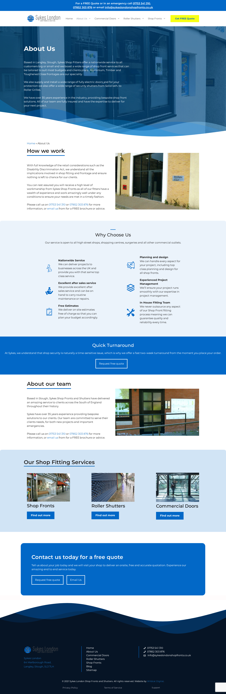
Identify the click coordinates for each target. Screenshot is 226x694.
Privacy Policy (70, 687)
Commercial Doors (105, 18)
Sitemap (91, 670)
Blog (89, 666)
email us (52, 208)
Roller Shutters (131, 18)
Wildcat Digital (155, 681)
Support (156, 687)
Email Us (75, 579)
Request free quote (111, 363)
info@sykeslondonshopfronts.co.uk (129, 7)
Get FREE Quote (184, 18)
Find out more (40, 515)
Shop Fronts (155, 18)
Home (69, 18)
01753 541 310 (141, 3)
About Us (81, 18)
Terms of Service (113, 687)
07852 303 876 (82, 7)
